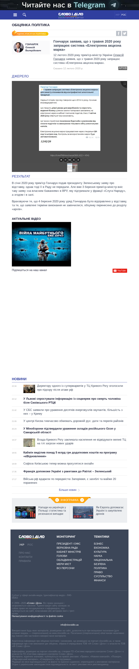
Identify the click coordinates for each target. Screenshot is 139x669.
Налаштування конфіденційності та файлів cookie (37, 616)
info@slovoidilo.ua (69, 625)
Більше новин (67, 489)
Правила (25, 561)
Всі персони (65, 568)
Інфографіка (69, 500)
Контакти (25, 556)
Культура (100, 551)
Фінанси (100, 580)
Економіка (101, 547)
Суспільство (103, 576)
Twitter (124, 33)
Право (98, 572)
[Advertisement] (69, 306)
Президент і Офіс (69, 543)
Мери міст (64, 564)
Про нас (25, 552)
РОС (123, 15)
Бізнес (98, 543)
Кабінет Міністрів (69, 551)
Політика (100, 568)
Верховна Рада (67, 547)
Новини (19, 379)
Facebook (118, 33)
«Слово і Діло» (34, 603)
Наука (98, 555)
